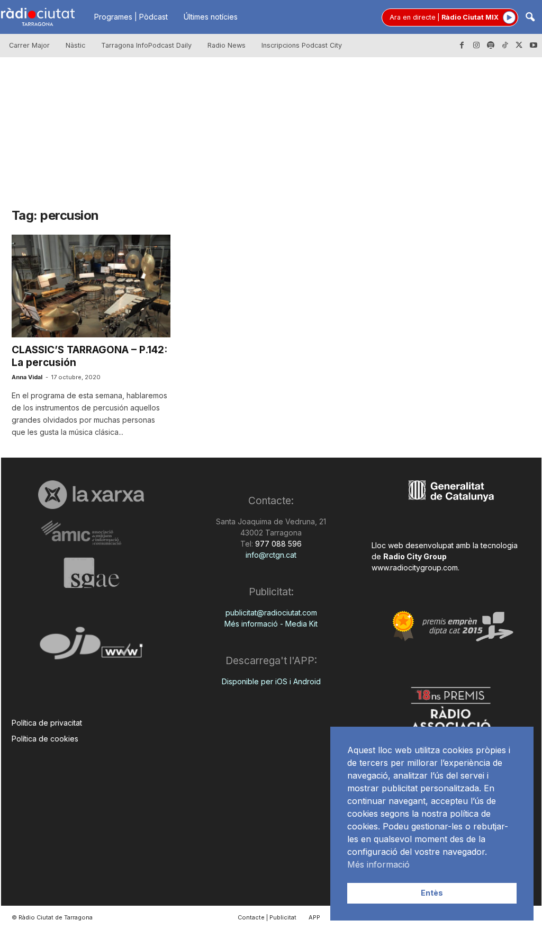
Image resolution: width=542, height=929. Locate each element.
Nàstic (75, 45)
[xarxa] (91, 494)
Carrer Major (29, 45)
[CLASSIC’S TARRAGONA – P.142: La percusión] (91, 286)
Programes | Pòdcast (131, 16)
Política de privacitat (47, 722)
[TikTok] (505, 45)
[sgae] (91, 572)
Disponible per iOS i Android (271, 681)
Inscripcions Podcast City (301, 45)
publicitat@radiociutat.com (271, 612)
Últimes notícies (211, 16)
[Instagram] (476, 45)
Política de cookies (45, 738)
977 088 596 (277, 543)
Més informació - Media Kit (271, 623)
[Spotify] (490, 45)
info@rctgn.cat (271, 554)
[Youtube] (533, 45)
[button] (529, 17)
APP (314, 917)
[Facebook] (462, 45)
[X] (519, 45)
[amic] (91, 533)
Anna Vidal (27, 377)
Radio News (226, 45)
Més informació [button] (378, 864)
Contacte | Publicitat (267, 917)
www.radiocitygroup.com (415, 567)
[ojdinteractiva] (91, 647)
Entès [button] (432, 892)
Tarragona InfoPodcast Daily (146, 45)
